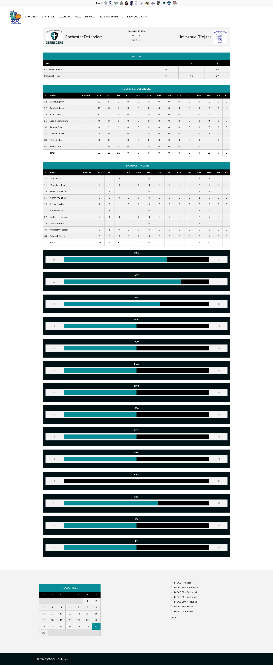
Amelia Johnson (57, 108)
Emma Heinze (56, 210)
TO (218, 95)
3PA (169, 95)
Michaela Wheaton (59, 229)
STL (118, 95)
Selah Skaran (56, 146)
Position (86, 95)
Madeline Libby (57, 185)
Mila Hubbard (57, 223)
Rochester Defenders (54, 69)
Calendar (64, 16)
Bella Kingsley (57, 101)
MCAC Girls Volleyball (185, 597)
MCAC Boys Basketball (186, 587)
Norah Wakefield (58, 197)
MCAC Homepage (84, 16)
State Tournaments (111, 16)
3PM (159, 95)
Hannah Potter (57, 133)
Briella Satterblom (59, 120)
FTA (189, 95)
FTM (179, 95)
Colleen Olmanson (59, 216)
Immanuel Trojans (53, 75)
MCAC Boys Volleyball (185, 601)
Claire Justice (56, 140)
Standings (31, 16)
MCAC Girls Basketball (185, 592)
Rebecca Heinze (58, 191)
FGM (138, 95)
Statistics (48, 16)
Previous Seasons (138, 16)
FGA (149, 95)
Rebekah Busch (57, 236)
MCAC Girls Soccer (183, 611)
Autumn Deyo (56, 127)
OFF (199, 95)
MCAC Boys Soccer (184, 606)
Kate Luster (55, 114)
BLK (128, 95)
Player (53, 95)
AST (109, 95)
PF (226, 95)
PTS (99, 95)
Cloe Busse (55, 178)
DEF (209, 95)
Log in (173, 617)
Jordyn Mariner (57, 204)
